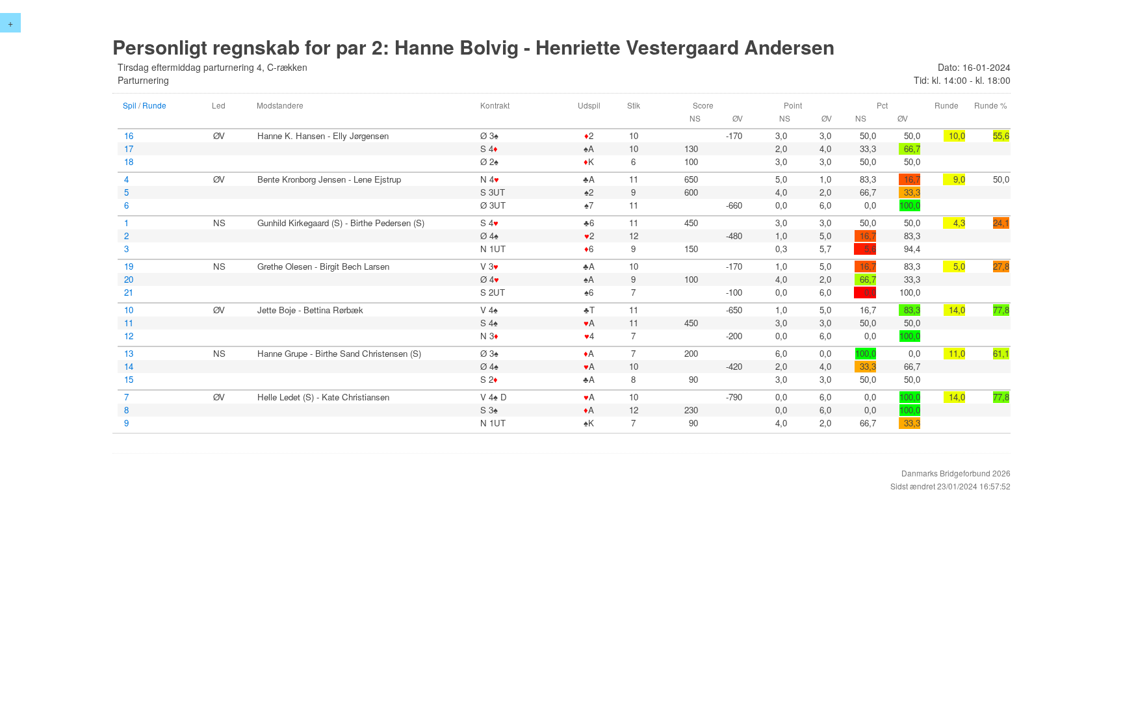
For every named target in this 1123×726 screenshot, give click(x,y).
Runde (154, 104)
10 (128, 310)
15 (128, 379)
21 (128, 292)
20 (128, 279)
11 (128, 323)
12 (128, 336)
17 (128, 149)
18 (128, 162)
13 (128, 353)
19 (128, 266)
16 (128, 136)
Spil (129, 104)
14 (128, 366)
